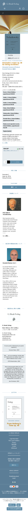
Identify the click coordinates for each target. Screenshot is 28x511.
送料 (21, 491)
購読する (14, 465)
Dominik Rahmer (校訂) (9, 69)
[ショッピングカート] (23, 8)
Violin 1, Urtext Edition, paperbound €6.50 (10, 98)
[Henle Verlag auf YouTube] (12, 495)
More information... (14, 502)
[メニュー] (4, 8)
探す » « (14, 187)
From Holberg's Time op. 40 (14, 424)
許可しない (12, 505)
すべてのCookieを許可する (14, 508)
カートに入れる (15, 162)
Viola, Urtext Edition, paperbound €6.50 (9, 109)
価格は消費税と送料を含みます (11, 150)
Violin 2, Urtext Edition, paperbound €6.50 (10, 103)
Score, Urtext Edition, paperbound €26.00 (9, 93)
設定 (18, 505)
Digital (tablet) (7, 131)
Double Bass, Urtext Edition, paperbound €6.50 (11, 119)
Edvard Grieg (14, 420)
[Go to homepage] (14, 4)
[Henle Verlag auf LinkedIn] (15, 495)
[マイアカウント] (20, 8)
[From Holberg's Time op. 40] (14, 409)
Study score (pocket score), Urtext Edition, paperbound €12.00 (11, 125)
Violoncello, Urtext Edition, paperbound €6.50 (11, 114)
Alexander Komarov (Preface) (11, 67)
